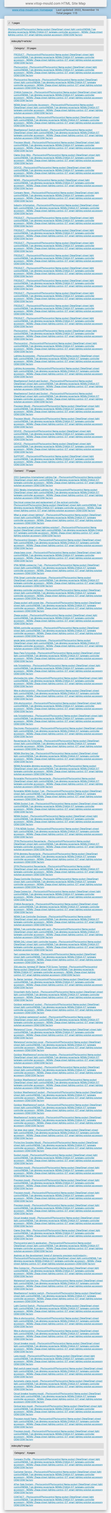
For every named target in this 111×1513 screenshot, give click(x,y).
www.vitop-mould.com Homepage (32, 10)
